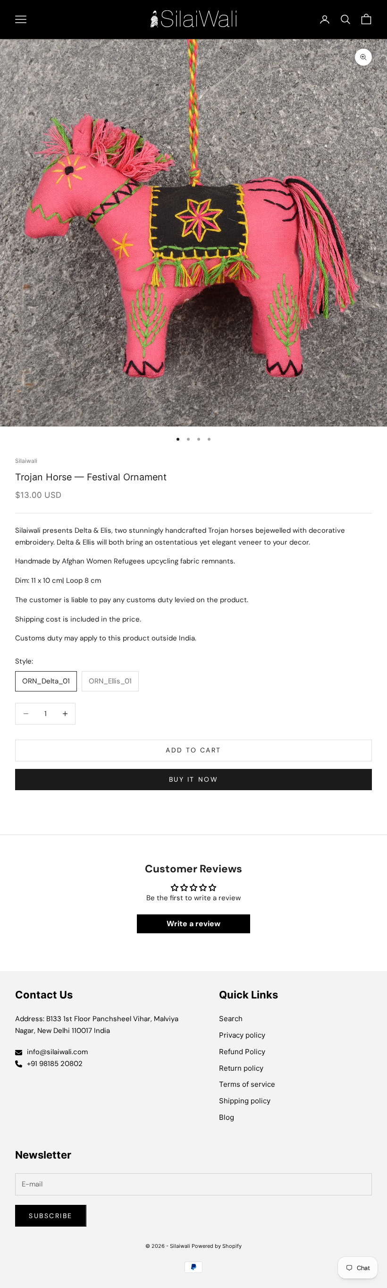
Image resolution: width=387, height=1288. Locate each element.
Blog (226, 1117)
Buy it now (193, 779)
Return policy (241, 1068)
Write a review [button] (193, 924)
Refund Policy (242, 1051)
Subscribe (51, 1215)
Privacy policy (242, 1035)
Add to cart (193, 750)
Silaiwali (26, 460)
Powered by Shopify (217, 1246)
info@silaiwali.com (57, 1052)
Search (231, 1018)
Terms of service (247, 1084)
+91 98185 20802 (55, 1063)
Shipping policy (244, 1100)
